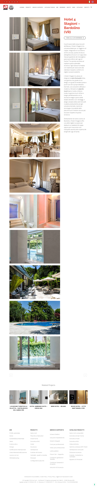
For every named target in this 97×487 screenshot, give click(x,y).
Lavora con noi (14, 455)
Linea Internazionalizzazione (18, 452)
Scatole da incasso (36, 452)
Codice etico (13, 444)
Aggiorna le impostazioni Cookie (64, 476)
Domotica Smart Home (76, 436)
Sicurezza (33, 447)
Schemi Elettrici (55, 434)
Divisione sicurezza (75, 452)
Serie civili (33, 433)
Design (11, 447)
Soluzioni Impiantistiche (57, 437)
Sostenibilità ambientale (16, 438)
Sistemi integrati (55, 441)
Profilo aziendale (14, 433)
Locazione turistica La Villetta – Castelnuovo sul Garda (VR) (19, 408)
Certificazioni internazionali (17, 449)
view (18, 396)
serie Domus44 (76, 78)
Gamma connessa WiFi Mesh (78, 447)
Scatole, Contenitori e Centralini (76, 455)
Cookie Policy (43, 476)
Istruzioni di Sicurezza (56, 467)
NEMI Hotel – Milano (58, 406)
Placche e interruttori (36, 436)
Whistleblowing (14, 458)
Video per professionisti (57, 447)
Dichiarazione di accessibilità (31, 476)
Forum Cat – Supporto (57, 454)
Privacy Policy (51, 476)
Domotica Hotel (74, 438)
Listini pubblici (54, 451)
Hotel (32, 444)
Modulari (33, 458)
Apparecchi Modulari (75, 459)
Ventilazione (34, 449)
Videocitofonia (74, 444)
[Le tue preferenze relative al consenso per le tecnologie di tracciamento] (94, 484)
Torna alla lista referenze (74, 37)
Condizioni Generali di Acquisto (56, 463)
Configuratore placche (37, 460)
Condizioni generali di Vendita (56, 458)
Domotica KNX (35, 441)
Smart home (34, 438)
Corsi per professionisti (57, 444)
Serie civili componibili (76, 433)
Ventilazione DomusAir (76, 449)
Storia (11, 436)
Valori (11, 441)
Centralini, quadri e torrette (38, 455)
